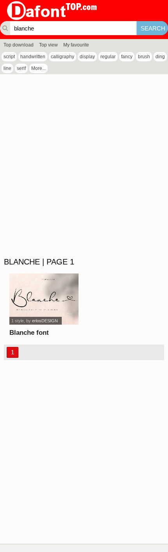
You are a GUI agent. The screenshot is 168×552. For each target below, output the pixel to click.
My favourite (76, 45)
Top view (48, 45)
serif (21, 68)
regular (108, 56)
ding (160, 56)
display (87, 56)
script (9, 56)
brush (144, 56)
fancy (126, 56)
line (7, 68)
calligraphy (62, 56)
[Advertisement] (84, 166)
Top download (19, 45)
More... (38, 68)
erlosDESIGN (45, 320)
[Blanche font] (43, 299)
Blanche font (29, 332)
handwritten (32, 56)
